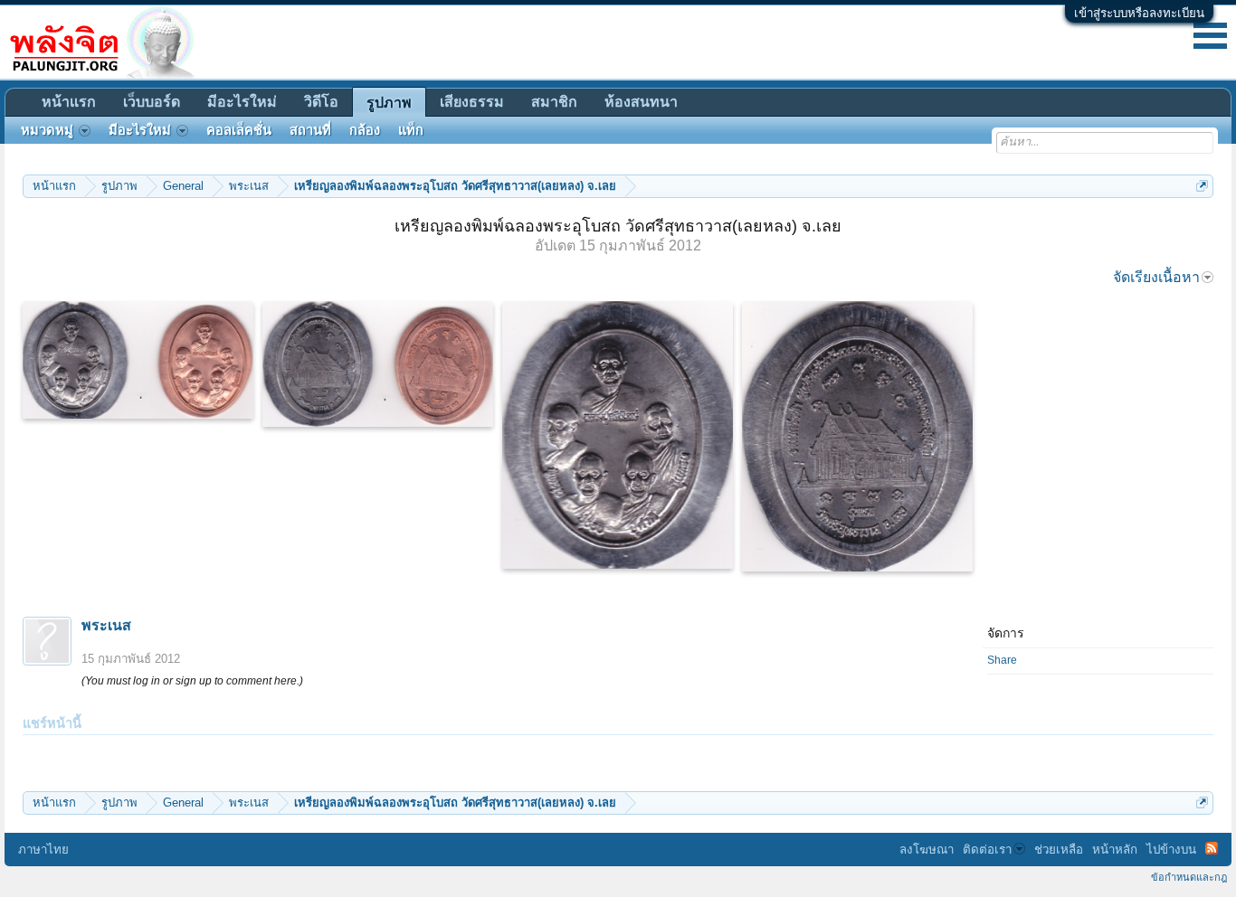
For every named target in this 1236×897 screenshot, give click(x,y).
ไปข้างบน (1171, 849)
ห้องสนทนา (641, 101)
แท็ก (410, 130)
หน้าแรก (69, 101)
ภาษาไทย (43, 849)
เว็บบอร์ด (151, 101)
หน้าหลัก (1114, 849)
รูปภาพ (389, 102)
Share (1002, 660)
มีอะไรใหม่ (242, 101)
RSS (1211, 848)
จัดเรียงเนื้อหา (1156, 277)
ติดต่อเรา (987, 849)
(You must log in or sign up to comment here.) (192, 681)
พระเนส (106, 625)
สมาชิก (554, 101)
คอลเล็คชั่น (238, 130)
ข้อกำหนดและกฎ (1189, 877)
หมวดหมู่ (47, 130)
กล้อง (364, 130)
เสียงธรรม (472, 101)
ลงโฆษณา (926, 849)
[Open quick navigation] (1202, 186)
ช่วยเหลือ (1058, 849)
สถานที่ (310, 130)
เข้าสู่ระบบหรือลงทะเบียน (1139, 13)
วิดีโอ (321, 101)
